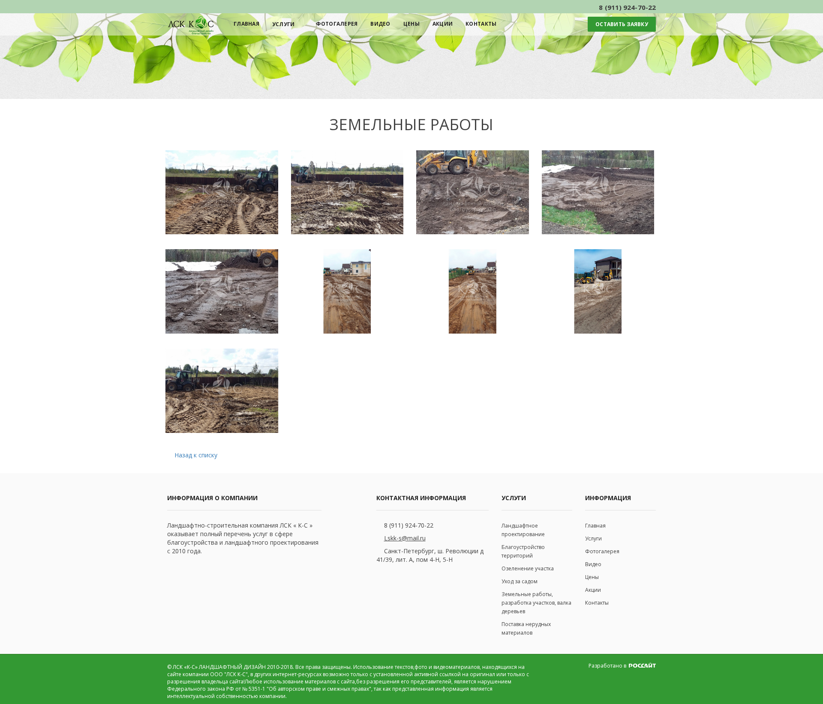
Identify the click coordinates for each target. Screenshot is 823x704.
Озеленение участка (528, 568)
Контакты (481, 23)
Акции (443, 23)
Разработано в (608, 665)
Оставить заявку (621, 24)
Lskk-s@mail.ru (405, 538)
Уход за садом (520, 581)
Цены (411, 23)
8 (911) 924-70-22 (408, 525)
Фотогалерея (336, 23)
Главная (246, 23)
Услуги (283, 24)
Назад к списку (195, 455)
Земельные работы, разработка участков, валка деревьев (536, 603)
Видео (380, 23)
